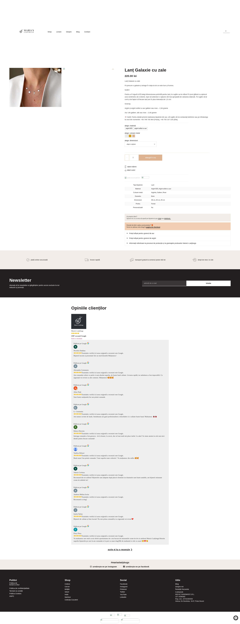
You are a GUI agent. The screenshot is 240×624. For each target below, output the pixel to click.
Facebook (123, 584)
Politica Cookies (15, 594)
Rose (164, 192)
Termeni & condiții (16, 591)
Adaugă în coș (150, 158)
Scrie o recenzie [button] (76, 339)
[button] (178, 233)
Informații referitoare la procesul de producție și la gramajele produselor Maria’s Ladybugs (162, 243)
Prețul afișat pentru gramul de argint (142, 238)
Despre (69, 32)
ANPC (11, 596)
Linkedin (123, 597)
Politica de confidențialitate (19, 588)
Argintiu (153, 192)
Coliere (67, 584)
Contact (87, 32)
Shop (50, 32)
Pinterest (123, 589)
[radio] (129, 128)
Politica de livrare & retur (14, 584)
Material (133, 126)
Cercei (67, 587)
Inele (66, 595)
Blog (78, 32)
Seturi (67, 592)
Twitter (122, 592)
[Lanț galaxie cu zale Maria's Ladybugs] (35, 87)
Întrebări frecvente (182, 589)
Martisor (68, 597)
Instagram (124, 587)
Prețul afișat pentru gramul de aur (141, 234)
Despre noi (179, 587)
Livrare (58, 32)
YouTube (123, 595)
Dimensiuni (134, 141)
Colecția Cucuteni (71, 600)
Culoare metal (135, 133)
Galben (159, 192)
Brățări (67, 589)
